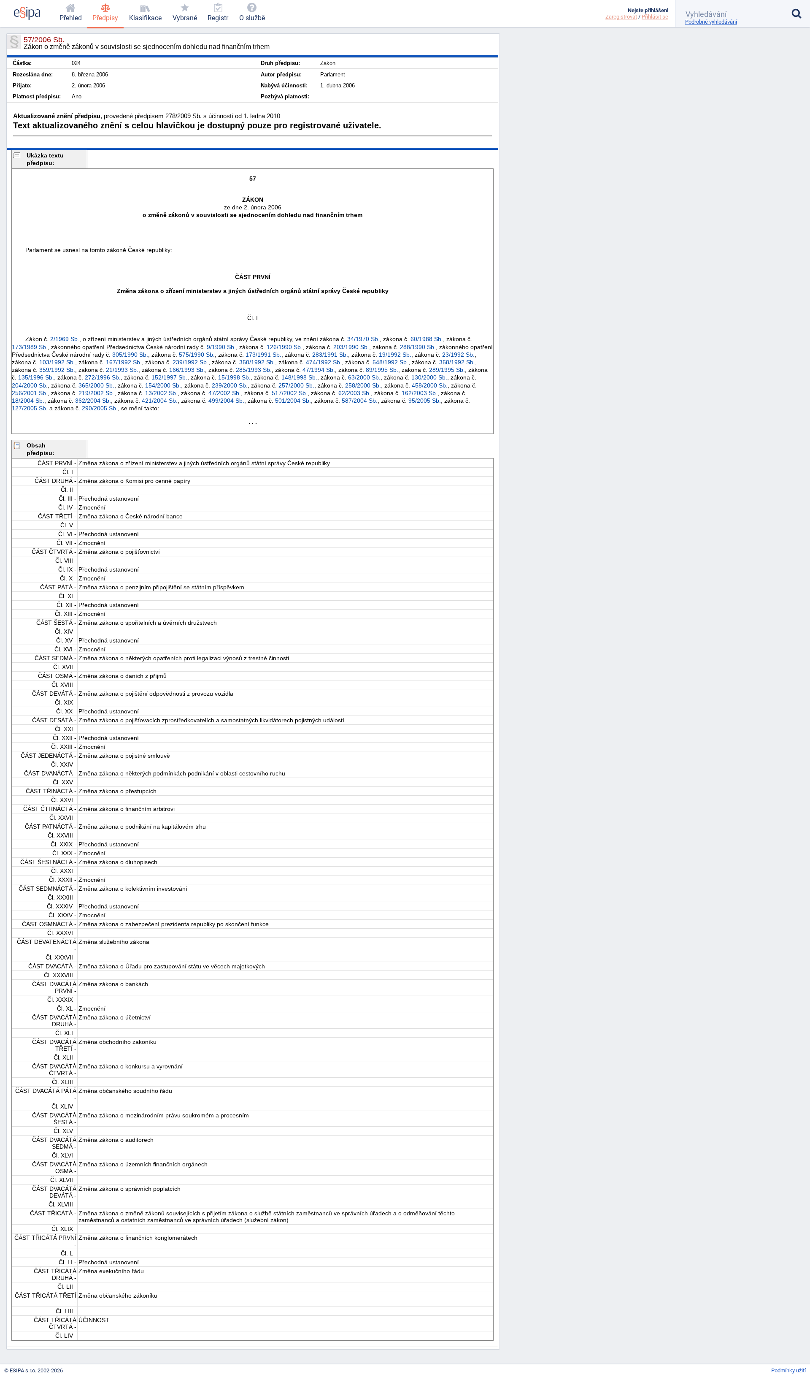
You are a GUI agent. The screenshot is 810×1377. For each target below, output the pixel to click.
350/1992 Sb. (257, 362)
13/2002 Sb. (161, 393)
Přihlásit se (655, 17)
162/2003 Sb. (419, 393)
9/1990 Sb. (221, 347)
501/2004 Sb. (293, 400)
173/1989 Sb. (30, 347)
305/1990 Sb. (130, 354)
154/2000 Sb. (163, 385)
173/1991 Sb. (263, 354)
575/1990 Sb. (197, 354)
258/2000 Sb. (363, 385)
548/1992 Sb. (390, 362)
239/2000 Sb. (230, 385)
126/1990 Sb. (284, 347)
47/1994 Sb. (318, 369)
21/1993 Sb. (122, 369)
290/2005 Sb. (100, 408)
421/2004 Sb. (160, 400)
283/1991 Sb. (330, 354)
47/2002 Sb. (224, 393)
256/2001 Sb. (30, 393)
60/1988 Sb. (426, 339)
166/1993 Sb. (187, 369)
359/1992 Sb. (57, 369)
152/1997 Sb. (169, 377)
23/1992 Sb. (458, 354)
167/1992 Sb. (124, 362)
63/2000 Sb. (364, 377)
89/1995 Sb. (382, 369)
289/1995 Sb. (447, 369)
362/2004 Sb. (93, 400)
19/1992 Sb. (395, 354)
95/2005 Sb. (424, 400)
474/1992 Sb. (324, 362)
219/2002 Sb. (96, 393)
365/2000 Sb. (96, 385)
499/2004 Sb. (226, 400)
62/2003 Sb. (354, 393)
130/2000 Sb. (429, 377)
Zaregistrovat (621, 17)
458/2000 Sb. (430, 385)
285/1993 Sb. (254, 369)
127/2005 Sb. (30, 408)
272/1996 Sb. (103, 377)
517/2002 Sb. (290, 393)
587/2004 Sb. (360, 400)
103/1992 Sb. (57, 362)
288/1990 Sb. (418, 347)
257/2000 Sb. (296, 385)
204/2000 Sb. (30, 385)
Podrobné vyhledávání (711, 22)
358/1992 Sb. (457, 362)
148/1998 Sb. (299, 377)
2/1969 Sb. (64, 339)
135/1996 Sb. (36, 377)
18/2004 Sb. (28, 400)
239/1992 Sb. (190, 362)
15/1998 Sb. (234, 377)
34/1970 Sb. (363, 339)
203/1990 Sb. (351, 347)
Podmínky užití (788, 1370)
